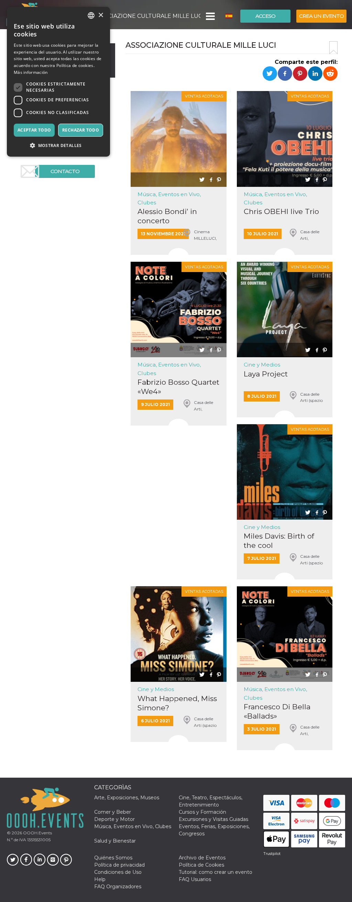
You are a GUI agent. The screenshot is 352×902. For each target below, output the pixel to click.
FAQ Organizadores (117, 886)
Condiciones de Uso (118, 872)
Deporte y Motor (114, 819)
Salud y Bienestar (115, 841)
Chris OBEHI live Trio (281, 211)
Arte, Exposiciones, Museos (126, 797)
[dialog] (58, 82)
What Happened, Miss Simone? (177, 703)
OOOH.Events (37, 832)
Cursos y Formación (202, 812)
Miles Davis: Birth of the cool (279, 541)
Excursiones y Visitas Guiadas (213, 819)
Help (100, 879)
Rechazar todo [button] (80, 130)
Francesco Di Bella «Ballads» (277, 711)
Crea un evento (321, 16)
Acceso (265, 16)
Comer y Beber (112, 812)
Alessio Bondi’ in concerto (167, 216)
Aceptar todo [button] (34, 130)
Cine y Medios (262, 364)
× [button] (100, 15)
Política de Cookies (201, 865)
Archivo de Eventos (202, 858)
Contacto (65, 171)
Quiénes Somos (113, 858)
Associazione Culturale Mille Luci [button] (146, 16)
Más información (31, 72)
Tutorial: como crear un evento (215, 872)
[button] (210, 16)
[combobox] (91, 15)
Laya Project (266, 374)
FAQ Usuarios (195, 879)
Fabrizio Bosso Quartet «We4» (178, 387)
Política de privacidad (119, 865)
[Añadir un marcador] (333, 47)
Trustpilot (271, 853)
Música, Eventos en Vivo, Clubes (132, 826)
